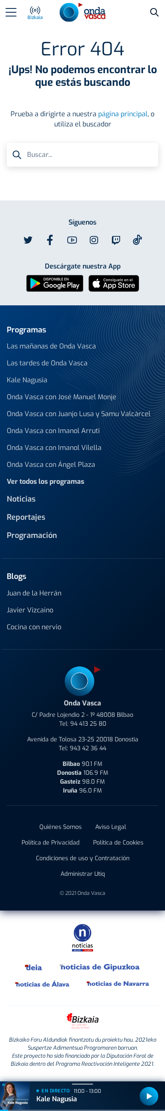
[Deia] (33, 967)
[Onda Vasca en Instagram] (94, 240)
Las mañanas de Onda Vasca (51, 346)
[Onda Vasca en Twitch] (116, 240)
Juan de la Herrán (34, 593)
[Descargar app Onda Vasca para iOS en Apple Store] (113, 282)
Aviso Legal (110, 827)
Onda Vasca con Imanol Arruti (53, 430)
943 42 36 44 (88, 748)
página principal (123, 114)
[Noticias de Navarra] (118, 983)
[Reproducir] (149, 1096)
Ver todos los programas (45, 481)
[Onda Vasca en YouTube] (72, 240)
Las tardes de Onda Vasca (47, 363)
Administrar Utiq (82, 874)
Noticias (21, 499)
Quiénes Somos (60, 827)
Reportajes (26, 517)
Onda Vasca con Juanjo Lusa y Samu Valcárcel (79, 413)
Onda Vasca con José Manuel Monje (61, 396)
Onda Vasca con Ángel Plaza (51, 464)
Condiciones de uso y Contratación (82, 858)
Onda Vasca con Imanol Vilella (54, 447)
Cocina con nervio (34, 627)
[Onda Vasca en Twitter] (28, 240)
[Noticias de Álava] (43, 983)
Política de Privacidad (51, 843)
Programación (32, 535)
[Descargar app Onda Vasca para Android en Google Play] (54, 282)
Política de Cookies (118, 843)
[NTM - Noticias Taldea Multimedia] (82, 937)
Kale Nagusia (27, 380)
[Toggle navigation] (11, 12)
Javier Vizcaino (30, 610)
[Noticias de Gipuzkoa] (100, 967)
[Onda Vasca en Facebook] (50, 240)
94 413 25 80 (88, 724)
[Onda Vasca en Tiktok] (137, 240)
